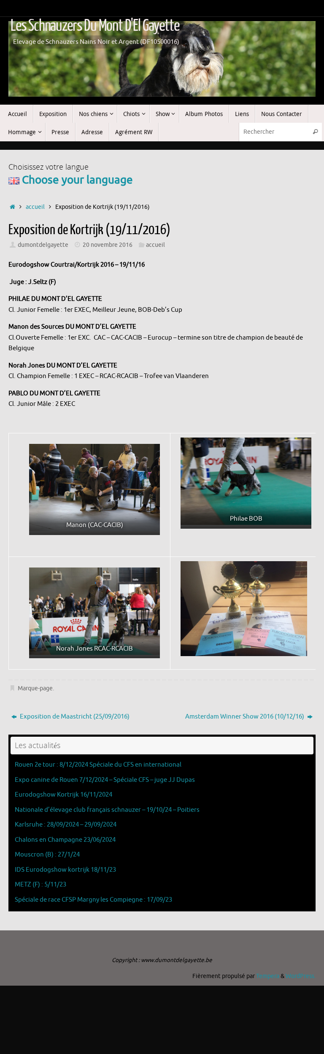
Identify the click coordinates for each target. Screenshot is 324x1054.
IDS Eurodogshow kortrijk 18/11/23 (65, 870)
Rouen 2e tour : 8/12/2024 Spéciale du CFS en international (98, 765)
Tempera (267, 976)
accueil (35, 207)
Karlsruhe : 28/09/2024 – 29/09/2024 (65, 825)
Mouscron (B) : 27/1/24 (47, 855)
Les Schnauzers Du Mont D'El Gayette (95, 26)
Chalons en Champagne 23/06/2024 (65, 840)
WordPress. (301, 976)
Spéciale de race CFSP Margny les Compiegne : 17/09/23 (93, 900)
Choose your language (76, 180)
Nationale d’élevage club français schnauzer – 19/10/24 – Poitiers (107, 810)
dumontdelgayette (43, 245)
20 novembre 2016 (107, 245)
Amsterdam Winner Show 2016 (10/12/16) (245, 717)
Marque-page (35, 688)
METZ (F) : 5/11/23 (40, 885)
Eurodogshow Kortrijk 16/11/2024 (63, 795)
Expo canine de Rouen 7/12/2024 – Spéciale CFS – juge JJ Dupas (105, 780)
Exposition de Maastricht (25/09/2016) (74, 717)
